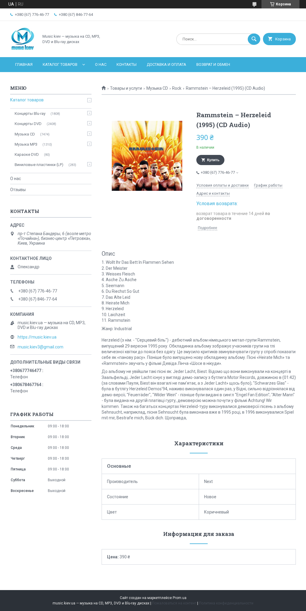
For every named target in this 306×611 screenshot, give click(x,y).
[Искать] (254, 39)
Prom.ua (179, 598)
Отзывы (18, 189)
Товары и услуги (126, 88)
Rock (176, 88)
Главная (24, 64)
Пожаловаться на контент (174, 603)
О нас (100, 64)
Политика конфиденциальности (226, 603)
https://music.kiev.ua (37, 337)
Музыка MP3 (26, 144)
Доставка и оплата (166, 64)
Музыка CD (157, 88)
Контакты (127, 64)
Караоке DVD (27, 154)
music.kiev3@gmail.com (40, 347)
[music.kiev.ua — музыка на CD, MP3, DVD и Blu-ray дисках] (23, 49)
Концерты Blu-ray (30, 113)
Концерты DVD (28, 123)
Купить (213, 160)
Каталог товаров (60, 64)
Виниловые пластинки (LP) (39, 164)
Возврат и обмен (213, 64)
